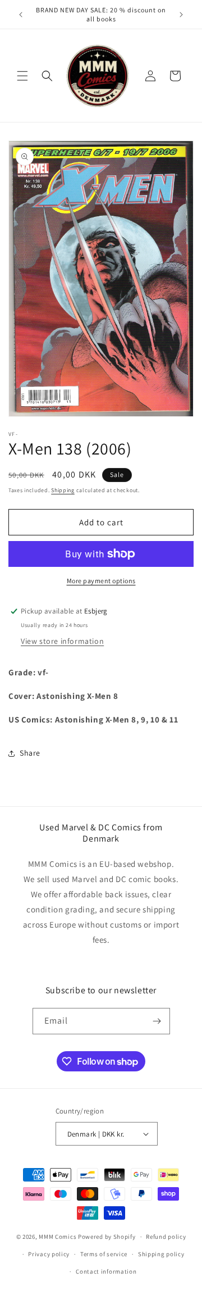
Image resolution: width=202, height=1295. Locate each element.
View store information (62, 641)
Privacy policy (49, 1254)
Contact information (106, 1271)
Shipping (63, 490)
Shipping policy (161, 1254)
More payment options (101, 580)
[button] (22, 75)
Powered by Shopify (107, 1237)
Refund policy (166, 1237)
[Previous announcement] (20, 14)
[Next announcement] (181, 14)
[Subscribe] (157, 1021)
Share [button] (30, 753)
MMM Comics (57, 1237)
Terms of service (103, 1254)
